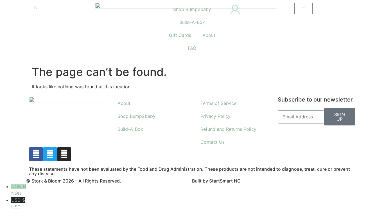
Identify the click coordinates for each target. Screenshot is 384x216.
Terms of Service (218, 103)
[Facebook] (36, 154)
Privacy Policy (215, 116)
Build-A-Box (192, 22)
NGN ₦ (18, 190)
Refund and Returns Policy (228, 129)
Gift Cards (180, 35)
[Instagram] (64, 154)
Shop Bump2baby (192, 9)
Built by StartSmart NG (216, 181)
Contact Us (212, 142)
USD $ (18, 203)
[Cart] (303, 8)
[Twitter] (50, 154)
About (208, 35)
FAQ (192, 48)
